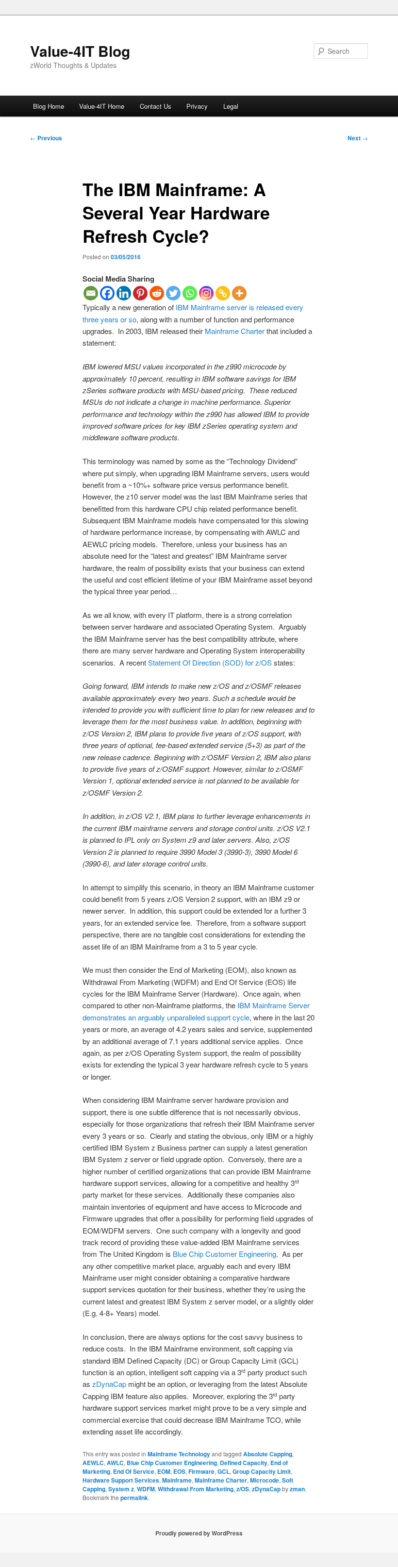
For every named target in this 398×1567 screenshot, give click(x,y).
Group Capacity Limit (261, 1471)
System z (121, 1488)
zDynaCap (109, 1384)
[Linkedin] (123, 293)
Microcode (264, 1480)
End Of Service (133, 1471)
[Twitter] (173, 293)
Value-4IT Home (101, 106)
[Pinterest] (140, 293)
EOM (163, 1471)
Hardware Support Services (121, 1480)
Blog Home (48, 106)
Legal (230, 106)
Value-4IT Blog (80, 50)
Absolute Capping (267, 1454)
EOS (179, 1471)
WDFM (146, 1488)
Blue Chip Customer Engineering (224, 1254)
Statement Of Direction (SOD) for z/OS (210, 662)
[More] (239, 293)
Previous (46, 137)
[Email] (90, 293)
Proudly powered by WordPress (199, 1533)
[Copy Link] (223, 293)
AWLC (115, 1462)
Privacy (197, 106)
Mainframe (177, 1480)
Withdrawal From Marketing (195, 1488)
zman (297, 1488)
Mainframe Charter (235, 331)
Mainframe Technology (179, 1454)
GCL (223, 1471)
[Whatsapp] (189, 293)
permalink (134, 1497)
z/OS (242, 1488)
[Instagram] (206, 293)
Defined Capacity (243, 1462)
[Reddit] (156, 293)
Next (358, 137)
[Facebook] (107, 293)
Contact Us (155, 106)
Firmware (201, 1471)
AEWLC (93, 1462)
